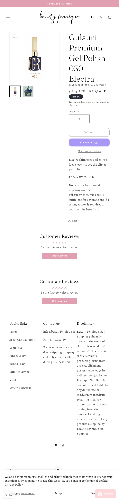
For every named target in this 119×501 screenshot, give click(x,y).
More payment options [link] (89, 151)
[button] (8, 17)
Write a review (59, 255)
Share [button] (75, 220)
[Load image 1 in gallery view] (15, 91)
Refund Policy (17, 364)
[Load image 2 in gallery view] (28, 91)
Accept (59, 493)
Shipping (90, 101)
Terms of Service (19, 371)
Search (13, 331)
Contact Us (15, 347)
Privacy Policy (14, 484)
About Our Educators (22, 340)
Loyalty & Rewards (20, 388)
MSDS (13, 380)
